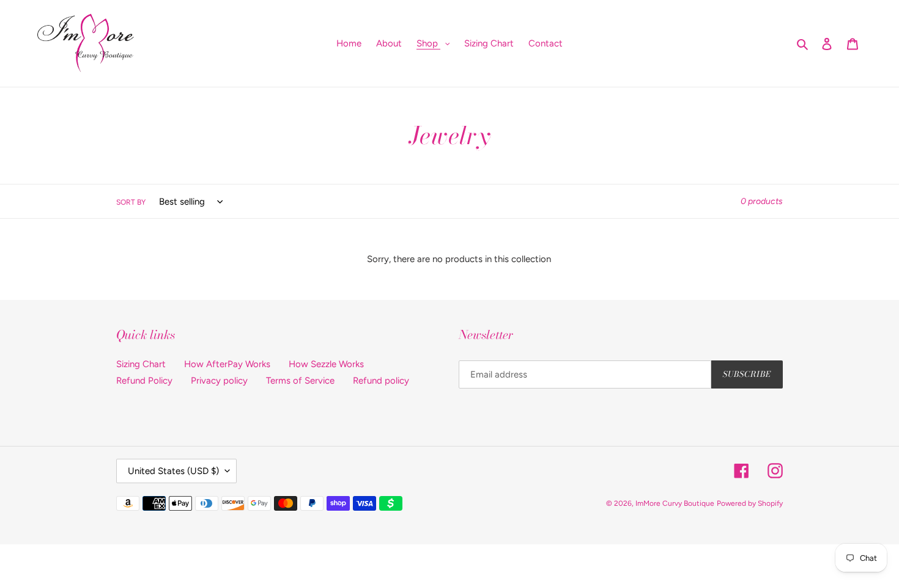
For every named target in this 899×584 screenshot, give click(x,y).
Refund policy (381, 380)
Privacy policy (219, 380)
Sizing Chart (141, 364)
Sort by (131, 202)
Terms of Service (300, 380)
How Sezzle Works (326, 364)
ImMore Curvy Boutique (674, 503)
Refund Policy (144, 380)
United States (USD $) (173, 470)
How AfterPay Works (227, 364)
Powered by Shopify (750, 503)
